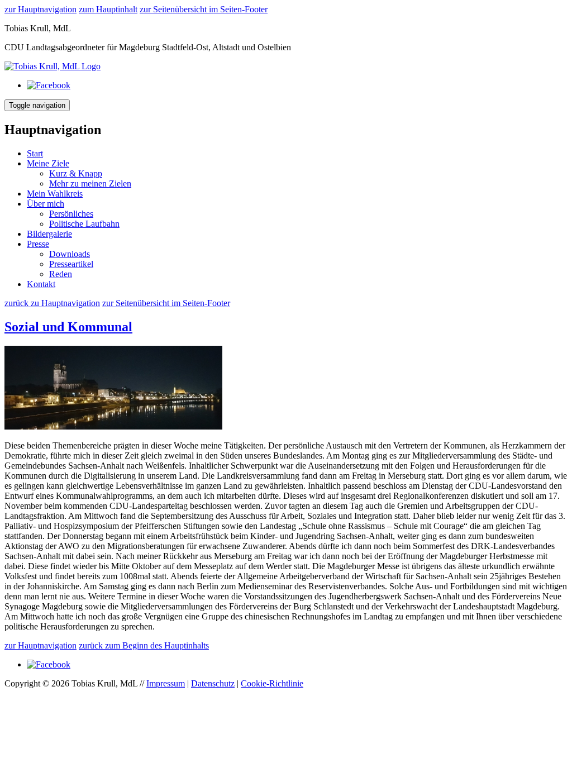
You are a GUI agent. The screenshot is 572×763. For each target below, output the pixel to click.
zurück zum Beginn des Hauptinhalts (144, 645)
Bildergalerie (49, 234)
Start (35, 153)
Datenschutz (213, 683)
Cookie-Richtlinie (272, 683)
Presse (38, 244)
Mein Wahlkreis (55, 193)
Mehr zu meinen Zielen (90, 183)
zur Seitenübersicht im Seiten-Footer (204, 9)
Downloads (69, 254)
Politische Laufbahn (84, 223)
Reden (60, 274)
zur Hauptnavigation (40, 9)
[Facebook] (48, 85)
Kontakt (41, 284)
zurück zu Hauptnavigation (52, 303)
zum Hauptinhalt (108, 9)
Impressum (165, 683)
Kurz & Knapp (75, 173)
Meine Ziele (48, 163)
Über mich (45, 203)
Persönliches (71, 213)
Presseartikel (71, 264)
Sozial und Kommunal (68, 326)
